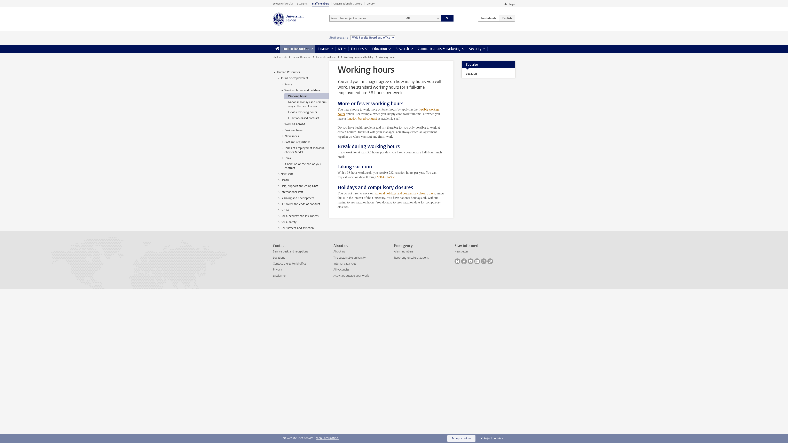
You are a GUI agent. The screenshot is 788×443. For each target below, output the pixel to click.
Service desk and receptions (290, 251)
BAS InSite (387, 177)
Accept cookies (461, 438)
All (408, 18)
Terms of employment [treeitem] (294, 78)
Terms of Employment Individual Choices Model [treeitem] (304, 150)
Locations (279, 258)
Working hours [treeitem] (297, 96)
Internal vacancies (344, 264)
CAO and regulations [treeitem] (297, 142)
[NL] (488, 18)
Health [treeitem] (285, 180)
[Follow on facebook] (464, 261)
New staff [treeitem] (287, 174)
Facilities (357, 49)
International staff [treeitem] (292, 192)
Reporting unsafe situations (411, 258)
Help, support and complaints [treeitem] (299, 186)
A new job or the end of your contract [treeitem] (302, 166)
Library (371, 3)
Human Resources (296, 49)
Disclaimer (279, 276)
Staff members (320, 3)
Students (302, 3)
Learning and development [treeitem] (297, 198)
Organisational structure (347, 3)
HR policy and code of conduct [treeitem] (300, 204)
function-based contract (362, 118)
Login (512, 4)
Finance (323, 49)
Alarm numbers (403, 251)
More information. (327, 438)
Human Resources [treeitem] (288, 72)
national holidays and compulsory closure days (405, 193)
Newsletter (461, 251)
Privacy (277, 270)
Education (379, 49)
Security (475, 49)
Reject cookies (493, 438)
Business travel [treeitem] (293, 130)
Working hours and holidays (359, 57)
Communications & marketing (439, 49)
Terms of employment (327, 57)
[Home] (276, 49)
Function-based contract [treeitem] (303, 118)
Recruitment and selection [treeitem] (297, 228)
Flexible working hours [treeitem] (302, 112)
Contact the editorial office (289, 264)
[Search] (447, 18)
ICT (340, 49)
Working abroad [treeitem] (294, 124)
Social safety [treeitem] (289, 222)
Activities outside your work (351, 276)
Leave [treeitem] (288, 158)
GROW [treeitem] (285, 210)
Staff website (280, 57)
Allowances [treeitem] (291, 136)
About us (339, 251)
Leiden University (283, 3)
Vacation (471, 74)
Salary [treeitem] (288, 84)
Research (402, 49)
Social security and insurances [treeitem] (299, 216)
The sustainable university (349, 258)
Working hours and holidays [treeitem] (302, 90)
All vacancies (341, 270)
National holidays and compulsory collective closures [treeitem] (307, 104)
